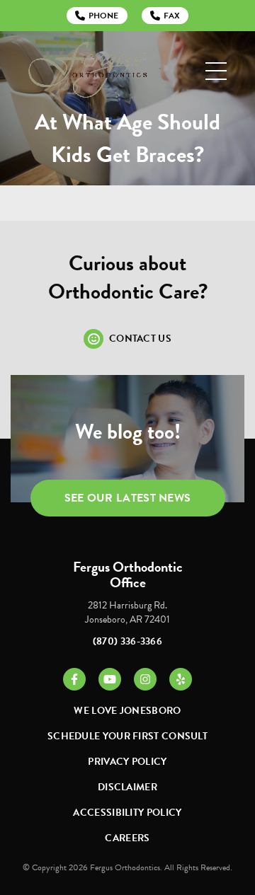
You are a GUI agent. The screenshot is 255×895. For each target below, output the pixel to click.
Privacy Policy (127, 761)
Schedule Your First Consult (127, 736)
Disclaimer (127, 787)
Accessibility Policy (127, 812)
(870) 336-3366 (127, 641)
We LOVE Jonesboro (127, 710)
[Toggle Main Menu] (216, 71)
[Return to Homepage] (87, 71)
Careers (127, 838)
